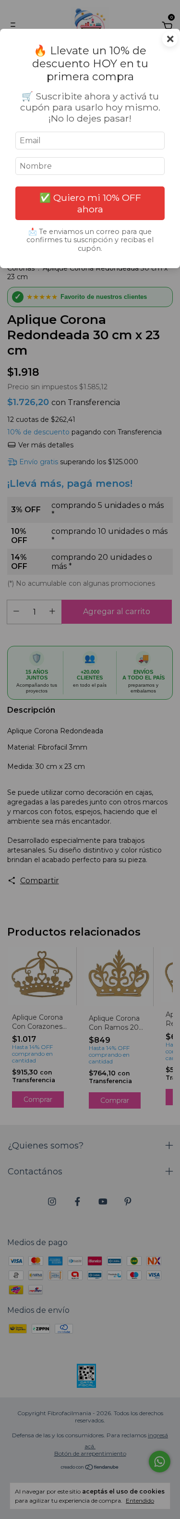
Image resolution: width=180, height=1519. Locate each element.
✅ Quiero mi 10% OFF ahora (90, 203)
